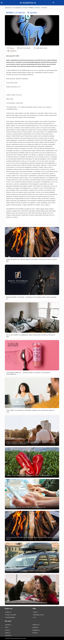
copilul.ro (35, 632)
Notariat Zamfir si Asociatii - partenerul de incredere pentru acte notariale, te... (31, 298)
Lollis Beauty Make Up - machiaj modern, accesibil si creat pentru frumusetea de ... (28, 373)
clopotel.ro (8, 635)
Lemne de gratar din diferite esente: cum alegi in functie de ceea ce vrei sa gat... (31, 260)
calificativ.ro (36, 624)
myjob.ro (7, 632)
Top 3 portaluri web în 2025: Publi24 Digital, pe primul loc (26, 507)
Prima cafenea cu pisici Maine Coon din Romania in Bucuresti (26, 602)
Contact (35, 612)
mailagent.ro (36, 630)
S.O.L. (34, 617)
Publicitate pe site (38, 614)
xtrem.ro (7, 630)
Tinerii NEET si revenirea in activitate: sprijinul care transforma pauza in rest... (30, 411)
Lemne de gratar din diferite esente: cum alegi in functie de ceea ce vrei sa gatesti (31, 538)
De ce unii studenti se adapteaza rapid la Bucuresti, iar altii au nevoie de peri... (30, 335)
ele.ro (6, 627)
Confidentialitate (10, 617)
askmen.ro (8, 624)
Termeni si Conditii (10, 614)
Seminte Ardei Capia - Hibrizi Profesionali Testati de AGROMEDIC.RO (29, 475)
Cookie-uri (8, 612)
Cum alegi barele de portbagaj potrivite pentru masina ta (25, 570)
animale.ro (35, 627)
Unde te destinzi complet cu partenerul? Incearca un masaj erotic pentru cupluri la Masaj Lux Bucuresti (30, 443)
